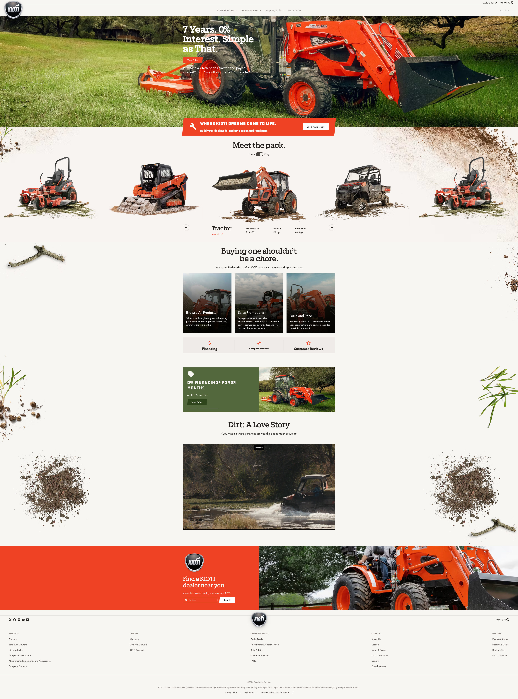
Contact (375, 660)
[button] (509, 10)
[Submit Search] (500, 10)
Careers (375, 644)
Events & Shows (500, 639)
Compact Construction (20, 655)
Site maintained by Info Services (275, 692)
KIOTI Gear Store (380, 655)
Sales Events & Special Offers (265, 644)
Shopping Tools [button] (273, 10)
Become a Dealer (500, 644)
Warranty (134, 639)
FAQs (253, 660)
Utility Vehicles (16, 649)
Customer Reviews (260, 655)
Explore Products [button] (225, 10)
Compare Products (18, 666)
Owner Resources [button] (249, 10)
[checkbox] (259, 154)
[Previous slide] (186, 227)
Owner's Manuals (138, 644)
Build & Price (257, 649)
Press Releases (379, 666)
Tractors (13, 639)
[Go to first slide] (332, 227)
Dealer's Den (488, 2)
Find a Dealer (294, 10)
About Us (376, 639)
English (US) (505, 3)
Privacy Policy (231, 692)
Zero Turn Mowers (18, 644)
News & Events (379, 649)
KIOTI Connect (137, 649)
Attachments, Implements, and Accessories (30, 660)
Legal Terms (249, 692)
